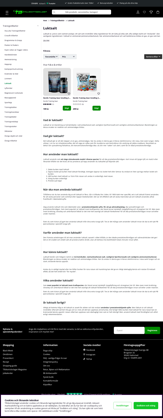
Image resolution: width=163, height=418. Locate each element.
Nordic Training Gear (50, 101)
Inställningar (122, 405)
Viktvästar (8, 131)
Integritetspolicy (50, 362)
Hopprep (8, 64)
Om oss (46, 365)
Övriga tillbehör (11, 141)
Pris (64, 56)
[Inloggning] (138, 12)
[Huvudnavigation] (7, 12)
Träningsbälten (11, 107)
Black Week (8, 350)
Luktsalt (71, 20)
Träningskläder (11, 117)
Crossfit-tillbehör (11, 35)
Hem (45, 20)
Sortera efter (152, 56)
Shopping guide (10, 365)
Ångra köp (47, 350)
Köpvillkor (47, 384)
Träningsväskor (11, 126)
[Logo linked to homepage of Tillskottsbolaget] (30, 12)
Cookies (46, 354)
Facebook (90, 350)
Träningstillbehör (57, 20)
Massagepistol (10, 98)
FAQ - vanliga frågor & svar (55, 358)
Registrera (152, 330)
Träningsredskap (11, 121)
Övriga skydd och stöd (13, 136)
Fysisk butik (48, 377)
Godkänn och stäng (146, 405)
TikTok (89, 359)
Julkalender (8, 373)
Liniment (8, 78)
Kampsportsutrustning (14, 69)
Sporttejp (8, 102)
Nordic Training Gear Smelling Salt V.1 (58, 98)
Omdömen (8, 354)
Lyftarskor (8, 88)
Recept (6, 362)
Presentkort (8, 358)
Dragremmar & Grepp (13, 40)
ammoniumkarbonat (90, 36)
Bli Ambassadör (50, 373)
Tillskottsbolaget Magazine (15, 369)
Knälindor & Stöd (11, 74)
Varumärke (50, 56)
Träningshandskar (12, 112)
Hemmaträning (11, 59)
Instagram (90, 354)
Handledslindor (11, 55)
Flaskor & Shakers (12, 45)
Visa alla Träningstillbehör (15, 31)
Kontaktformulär (50, 380)
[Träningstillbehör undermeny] (36, 26)
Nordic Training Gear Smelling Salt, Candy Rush (92, 98)
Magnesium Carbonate (14, 93)
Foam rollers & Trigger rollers (16, 50)
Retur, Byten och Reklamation (56, 369)
